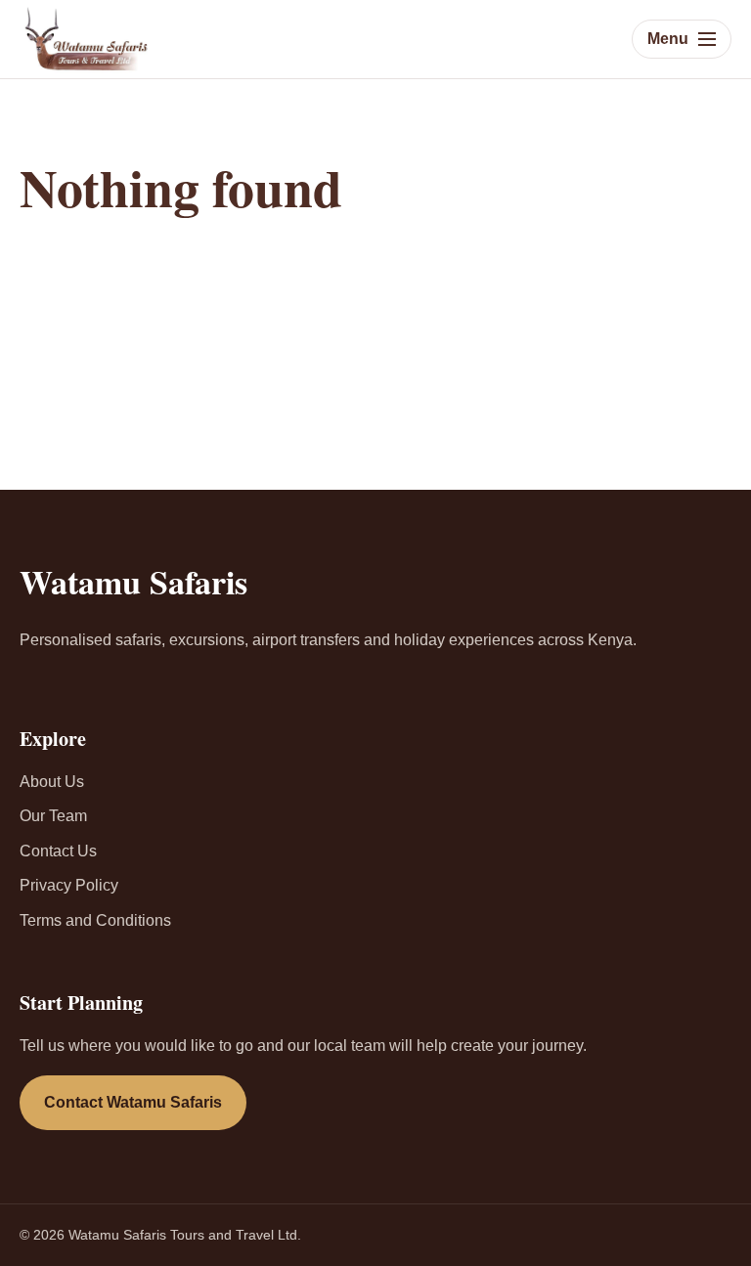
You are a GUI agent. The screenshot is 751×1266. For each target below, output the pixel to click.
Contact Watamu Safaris (133, 1102)
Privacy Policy (69, 885)
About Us (52, 781)
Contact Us (58, 851)
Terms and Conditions (95, 920)
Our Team (53, 816)
